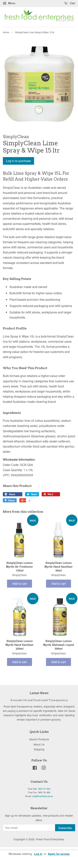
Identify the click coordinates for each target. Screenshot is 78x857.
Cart (72, 3)
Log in (38, 854)
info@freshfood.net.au (42, 796)
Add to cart (19, 583)
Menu (11, 3)
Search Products (39, 739)
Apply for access (59, 854)
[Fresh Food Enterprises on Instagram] (43, 768)
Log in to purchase (18, 161)
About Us (39, 744)
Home (6, 32)
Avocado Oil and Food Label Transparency (39, 700)
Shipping (39, 749)
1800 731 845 (44, 788)
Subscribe (65, 828)
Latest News (39, 693)
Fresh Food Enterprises (50, 839)
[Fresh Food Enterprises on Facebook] (35, 768)
